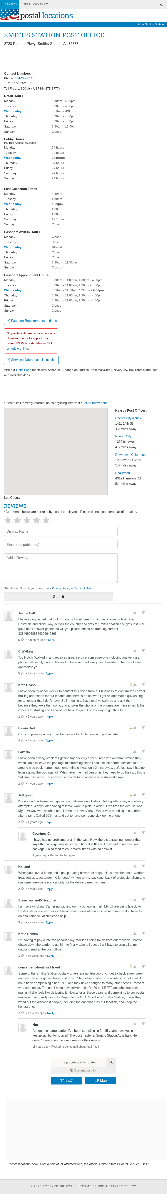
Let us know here (95, 403)
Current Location (85, 1070)
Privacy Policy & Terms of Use (71, 588)
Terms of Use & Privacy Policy (108, 1186)
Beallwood (122, 473)
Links (25, 4)
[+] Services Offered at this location (31, 359)
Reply (51, 640)
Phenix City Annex (128, 418)
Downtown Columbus (130, 454)
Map (103, 1080)
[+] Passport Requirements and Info (32, 320)
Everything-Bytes (60, 1186)
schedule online (17, 348)
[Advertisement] (83, 59)
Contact (40, 4)
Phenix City (123, 436)
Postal (46, 15)
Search (11, 4)
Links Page (23, 369)
